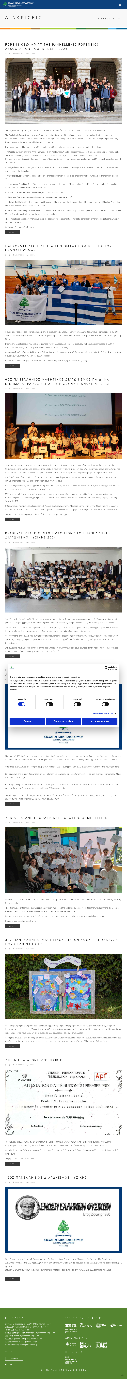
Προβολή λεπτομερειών (102, 713)
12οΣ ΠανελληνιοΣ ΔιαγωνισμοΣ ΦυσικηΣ (46, 1177)
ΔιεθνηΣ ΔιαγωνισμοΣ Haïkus (34, 1060)
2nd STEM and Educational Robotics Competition (56, 818)
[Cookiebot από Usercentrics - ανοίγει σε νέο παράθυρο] (106, 668)
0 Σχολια (31, 53)
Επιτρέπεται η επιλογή (63, 721)
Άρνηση (27, 721)
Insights (8, 1351)
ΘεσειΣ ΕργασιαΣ (14, 1358)
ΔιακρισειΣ (19, 53)
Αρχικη (102, 18)
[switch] (49, 704)
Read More (12, 232)
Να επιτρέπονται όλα (100, 721)
